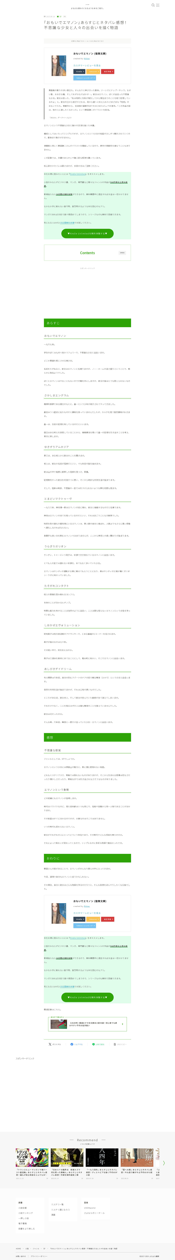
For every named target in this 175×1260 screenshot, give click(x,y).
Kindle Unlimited (77, 174)
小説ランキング (25, 1212)
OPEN (122, 252)
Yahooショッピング (84, 78)
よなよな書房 (87, 4)
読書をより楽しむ (26, 1228)
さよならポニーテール (94, 1212)
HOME (18, 1248)
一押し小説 (23, 1218)
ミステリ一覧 (57, 1204)
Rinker (87, 58)
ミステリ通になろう (60, 1209)
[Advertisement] (87, 290)
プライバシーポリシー (39, 1256)
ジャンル (36, 1248)
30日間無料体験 (67, 222)
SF (60, 16)
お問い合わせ (21, 1256)
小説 (27, 1248)
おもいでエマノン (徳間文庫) (90, 53)
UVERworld (89, 1207)
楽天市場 (107, 71)
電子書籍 (22, 1223)
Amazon (93, 71)
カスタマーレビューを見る (87, 65)
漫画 (53, 1214)
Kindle (79, 71)
